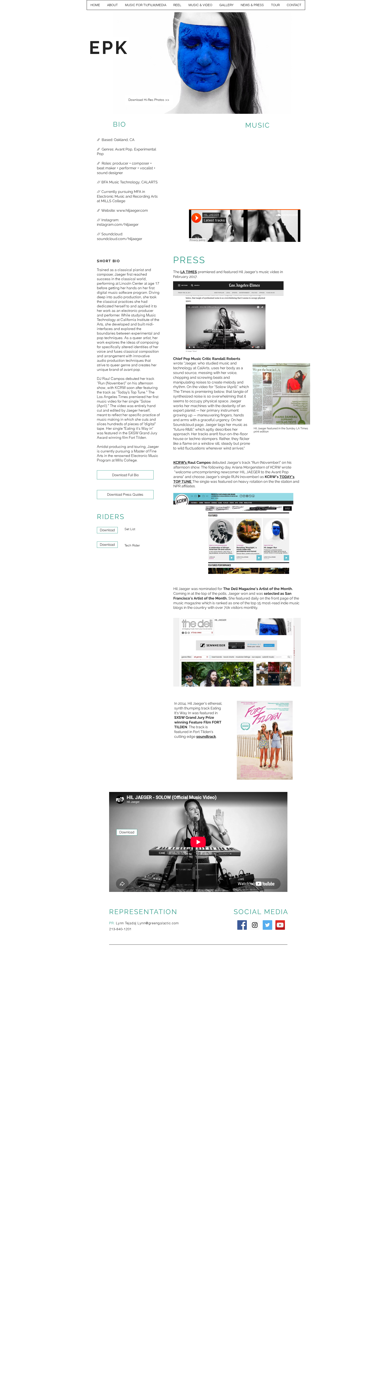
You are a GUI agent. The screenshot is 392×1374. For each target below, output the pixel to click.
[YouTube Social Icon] (280, 925)
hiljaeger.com (137, 210)
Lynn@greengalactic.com (158, 923)
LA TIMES (188, 272)
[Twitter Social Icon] (267, 925)
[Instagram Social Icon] (255, 925)
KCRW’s (180, 462)
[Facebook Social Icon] (242, 925)
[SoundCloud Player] (244, 225)
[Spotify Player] (255, 170)
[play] (281, 110)
